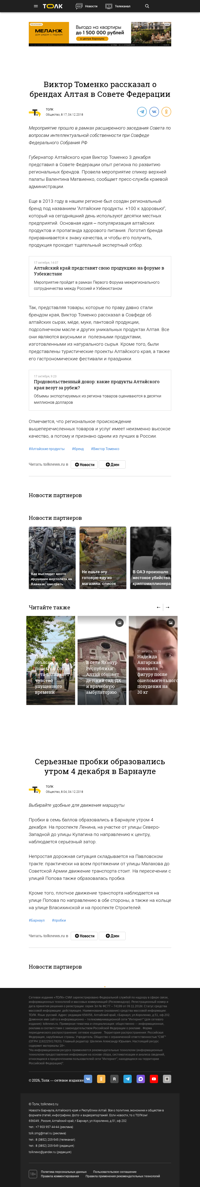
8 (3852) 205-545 (47, 1139)
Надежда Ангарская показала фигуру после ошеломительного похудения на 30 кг (157, 674)
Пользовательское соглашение (115, 1172)
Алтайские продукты (47, 449)
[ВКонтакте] (154, 111)
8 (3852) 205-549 (47, 1145)
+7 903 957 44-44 (47, 1127)
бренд (78, 449)
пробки (59, 920)
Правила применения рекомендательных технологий (123, 1176)
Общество (53, 114)
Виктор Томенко (105, 449)
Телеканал (122, 6)
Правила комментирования (60, 1176)
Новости (91, 6)
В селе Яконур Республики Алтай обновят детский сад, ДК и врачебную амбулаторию (103, 677)
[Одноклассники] (166, 111)
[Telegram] (142, 111)
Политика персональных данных (64, 1172)
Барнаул (37, 920)
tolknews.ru (49, 1104)
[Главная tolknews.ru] (52, 6)
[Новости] (84, 464)
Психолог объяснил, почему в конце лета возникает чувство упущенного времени (52, 674)
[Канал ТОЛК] (112, 464)
